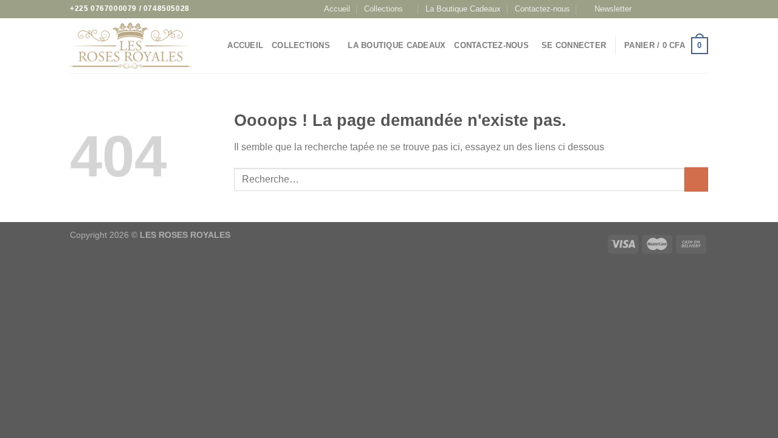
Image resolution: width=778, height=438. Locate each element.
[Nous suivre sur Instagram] (655, 9)
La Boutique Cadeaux (463, 8)
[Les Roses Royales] (130, 46)
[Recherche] (214, 45)
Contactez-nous (542, 8)
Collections (383, 8)
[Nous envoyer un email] (690, 9)
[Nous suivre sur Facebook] (643, 9)
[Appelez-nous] (702, 9)
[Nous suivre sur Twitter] (679, 9)
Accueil (337, 8)
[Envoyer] (696, 179)
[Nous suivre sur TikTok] (667, 9)
